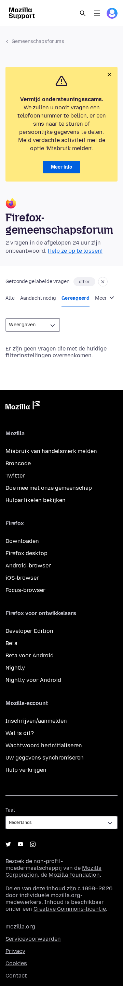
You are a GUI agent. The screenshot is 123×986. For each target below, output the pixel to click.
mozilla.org (20, 926)
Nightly (15, 667)
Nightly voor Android (33, 680)
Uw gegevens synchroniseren (44, 757)
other (84, 281)
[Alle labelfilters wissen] (103, 281)
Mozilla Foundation (74, 875)
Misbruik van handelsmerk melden (51, 451)
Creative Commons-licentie (69, 909)
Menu (97, 13)
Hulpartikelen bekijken (35, 500)
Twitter (15, 475)
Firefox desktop (26, 553)
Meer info (61, 167)
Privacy (15, 951)
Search (82, 13)
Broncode (18, 463)
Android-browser (28, 565)
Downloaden (22, 541)
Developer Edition (29, 631)
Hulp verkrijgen (25, 770)
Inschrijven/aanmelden (36, 721)
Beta (11, 643)
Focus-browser (25, 590)
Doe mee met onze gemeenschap (48, 488)
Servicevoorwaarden (33, 939)
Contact (16, 975)
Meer (101, 298)
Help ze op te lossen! (75, 251)
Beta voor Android (29, 655)
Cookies (16, 963)
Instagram (33, 844)
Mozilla (22, 406)
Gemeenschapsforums (38, 41)
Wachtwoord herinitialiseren (43, 745)
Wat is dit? (19, 733)
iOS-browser (22, 578)
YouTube (20, 844)
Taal (10, 810)
